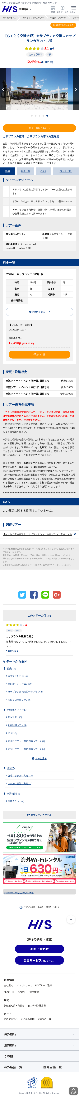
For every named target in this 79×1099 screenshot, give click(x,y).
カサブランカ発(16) (18, 676)
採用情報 (34, 991)
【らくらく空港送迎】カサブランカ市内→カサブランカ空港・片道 (37, 534)
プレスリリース (24, 985)
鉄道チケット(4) (16, 801)
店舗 (53, 11)
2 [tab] (35, 116)
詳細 (7, 171)
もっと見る (41, 758)
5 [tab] (47, 116)
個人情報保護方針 (37, 1005)
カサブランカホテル (41, 814)
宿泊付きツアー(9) (17, 709)
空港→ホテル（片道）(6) (20, 775)
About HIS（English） (15, 991)
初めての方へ (11, 1019)
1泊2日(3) (12, 733)
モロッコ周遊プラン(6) (19, 699)
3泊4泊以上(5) (15, 717)
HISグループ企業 (43, 985)
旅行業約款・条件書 (14, 1005)
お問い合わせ (52, 907)
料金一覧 (25, 171)
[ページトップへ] (71, 919)
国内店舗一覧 (52, 1067)
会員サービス (62, 11)
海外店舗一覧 (13, 1067)
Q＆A (43, 171)
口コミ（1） (66, 171)
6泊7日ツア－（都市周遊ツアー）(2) (26, 749)
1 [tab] (32, 116)
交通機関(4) (13, 793)
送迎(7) (11, 768)
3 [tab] (39, 116)
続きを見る (13, 651)
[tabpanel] (39, 89)
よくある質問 (28, 1019)
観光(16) (11, 668)
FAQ (40, 907)
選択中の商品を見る (64, 25)
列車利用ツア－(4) (17, 725)
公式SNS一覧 (44, 1019)
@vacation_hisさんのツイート (19, 892)
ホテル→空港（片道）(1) (20, 783)
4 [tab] (43, 116)
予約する (39, 354)
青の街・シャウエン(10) (20, 683)
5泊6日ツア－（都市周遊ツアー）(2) (26, 741)
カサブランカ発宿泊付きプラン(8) (25, 691)
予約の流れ (29, 907)
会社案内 (8, 985)
